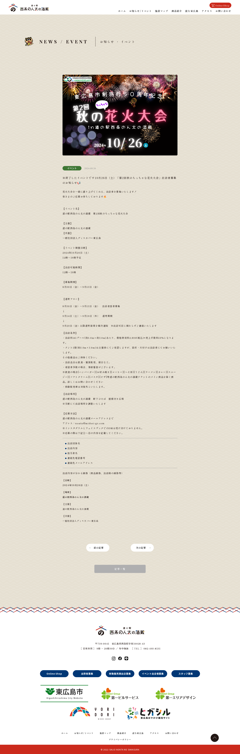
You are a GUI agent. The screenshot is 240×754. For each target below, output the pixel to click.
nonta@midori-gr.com (89, 423)
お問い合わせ (223, 11)
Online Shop (222, 5)
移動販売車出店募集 (120, 673)
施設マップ (161, 11)
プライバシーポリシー (120, 739)
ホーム (122, 11)
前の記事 (99, 547)
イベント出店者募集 (153, 673)
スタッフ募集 (185, 673)
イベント (72, 168)
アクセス (207, 11)
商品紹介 (177, 11)
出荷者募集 (87, 673)
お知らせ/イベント (140, 11)
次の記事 (141, 547)
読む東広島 (192, 11)
